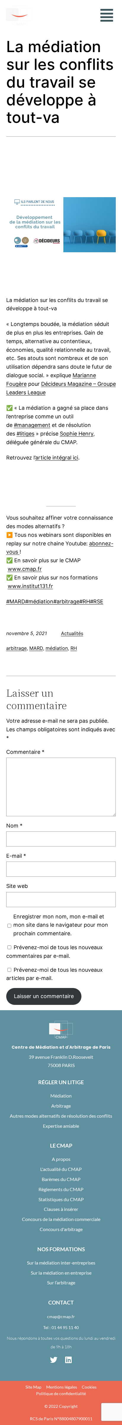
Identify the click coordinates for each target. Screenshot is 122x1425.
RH (73, 648)
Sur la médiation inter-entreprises (61, 1262)
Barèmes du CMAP (61, 1179)
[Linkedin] (68, 1359)
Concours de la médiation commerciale (61, 1219)
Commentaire (25, 752)
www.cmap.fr (25, 569)
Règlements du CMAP (61, 1189)
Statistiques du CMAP (61, 1199)
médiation (57, 648)
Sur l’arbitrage (61, 1282)
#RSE (96, 601)
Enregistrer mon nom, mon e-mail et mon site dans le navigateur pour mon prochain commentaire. (60, 925)
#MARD (15, 601)
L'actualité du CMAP (61, 1169)
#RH (84, 601)
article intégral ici (56, 457)
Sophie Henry (76, 433)
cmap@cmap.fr (61, 1316)
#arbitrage (66, 601)
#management (32, 425)
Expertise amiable (61, 1126)
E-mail (16, 856)
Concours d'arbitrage (61, 1229)
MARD (36, 648)
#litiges (25, 433)
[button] (106, 15)
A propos (61, 1159)
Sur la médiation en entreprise (61, 1272)
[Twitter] (53, 1359)
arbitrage (16, 648)
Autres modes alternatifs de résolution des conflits (61, 1116)
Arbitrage (61, 1105)
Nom (14, 825)
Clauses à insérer (61, 1209)
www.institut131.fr (30, 586)
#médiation (39, 601)
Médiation (61, 1095)
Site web (17, 886)
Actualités (72, 633)
